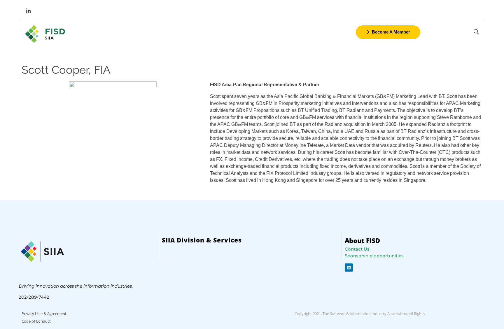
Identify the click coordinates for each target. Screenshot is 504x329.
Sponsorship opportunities (374, 255)
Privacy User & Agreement (44, 313)
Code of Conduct (36, 321)
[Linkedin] (349, 267)
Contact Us (357, 249)
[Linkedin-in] (28, 11)
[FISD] (46, 34)
